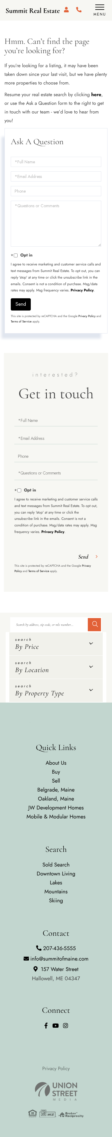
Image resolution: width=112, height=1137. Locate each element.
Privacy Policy (82, 290)
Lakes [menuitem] (56, 882)
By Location (32, 670)
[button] (94, 624)
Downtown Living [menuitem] (56, 874)
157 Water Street (56, 973)
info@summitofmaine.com (59, 959)
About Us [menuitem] (56, 763)
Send (21, 304)
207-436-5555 (59, 948)
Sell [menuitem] (56, 781)
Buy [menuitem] (56, 772)
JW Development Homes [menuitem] (56, 808)
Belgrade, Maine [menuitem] (56, 790)
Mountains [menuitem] (56, 891)
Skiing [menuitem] (56, 900)
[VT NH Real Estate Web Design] (56, 1091)
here (96, 94)
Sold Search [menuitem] (56, 865)
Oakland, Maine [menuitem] (56, 799)
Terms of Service (21, 321)
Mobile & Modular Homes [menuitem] (56, 817)
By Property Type (39, 693)
